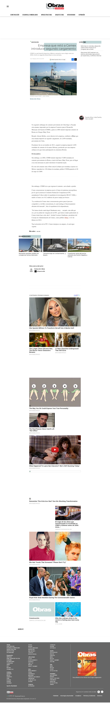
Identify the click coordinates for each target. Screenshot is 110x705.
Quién (52, 651)
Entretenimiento (32, 660)
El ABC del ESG (32, 680)
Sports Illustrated (12, 686)
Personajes (53, 679)
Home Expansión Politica (13, 658)
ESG (8, 666)
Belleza (52, 658)
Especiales (53, 648)
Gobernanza (31, 673)
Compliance (78, 695)
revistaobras (98, 692)
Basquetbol (31, 649)
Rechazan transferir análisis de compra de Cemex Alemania (29, 254)
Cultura (52, 661)
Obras (8, 645)
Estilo (30, 658)
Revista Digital (32, 654)
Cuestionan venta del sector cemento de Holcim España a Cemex (77, 255)
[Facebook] (73, 59)
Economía (9, 660)
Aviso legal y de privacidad (66, 695)
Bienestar (52, 681)
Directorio (99, 695)
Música (30, 664)
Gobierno (9, 673)
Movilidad (31, 675)
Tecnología (10, 663)
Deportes (30, 661)
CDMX (8, 678)
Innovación (31, 678)
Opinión (9, 681)
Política (9, 672)
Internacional (10, 661)
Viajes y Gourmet (32, 666)
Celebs (52, 669)
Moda (51, 657)
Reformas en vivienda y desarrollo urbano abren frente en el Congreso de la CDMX (90, 47)
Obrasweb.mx (102, 692)
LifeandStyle (10, 669)
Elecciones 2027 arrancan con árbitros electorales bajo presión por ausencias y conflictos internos (91, 54)
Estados (9, 680)
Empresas (9, 657)
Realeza (52, 654)
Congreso (9, 676)
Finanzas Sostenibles (34, 677)
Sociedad (9, 683)
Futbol (30, 645)
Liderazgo (52, 645)
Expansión (82, 15)
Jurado (52, 684)
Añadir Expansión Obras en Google (58, 59)
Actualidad (31, 686)
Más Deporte (31, 651)
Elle (51, 664)
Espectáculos (53, 652)
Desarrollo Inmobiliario (30, 15)
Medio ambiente (32, 670)
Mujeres (9, 667)
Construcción (14, 15)
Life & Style (31, 657)
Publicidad (55, 695)
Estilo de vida (54, 670)
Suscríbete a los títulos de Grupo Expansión (87, 677)
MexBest (52, 673)
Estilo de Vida (54, 683)
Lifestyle (30, 652)
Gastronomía (53, 675)
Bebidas (52, 676)
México (8, 675)
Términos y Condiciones (89, 695)
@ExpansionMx (41, 271)
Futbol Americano (33, 648)
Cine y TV (30, 663)
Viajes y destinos (54, 678)
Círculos (52, 655)
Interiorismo (71, 15)
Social (30, 672)
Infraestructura (46, 15)
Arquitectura (59, 15)
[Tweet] (75, 59)
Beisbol (30, 646)
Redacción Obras (39, 269)
